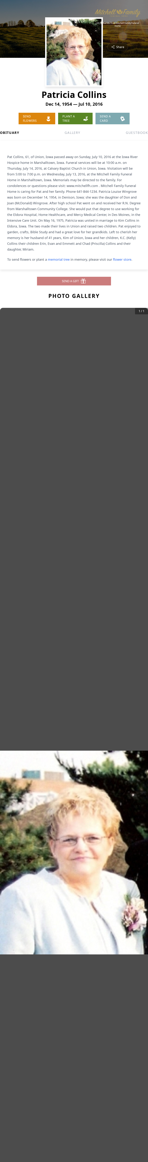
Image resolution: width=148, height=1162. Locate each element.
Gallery (72, 132)
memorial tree (59, 259)
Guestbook (137, 132)
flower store (122, 259)
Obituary (9, 132)
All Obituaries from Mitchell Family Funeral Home (117, 24)
